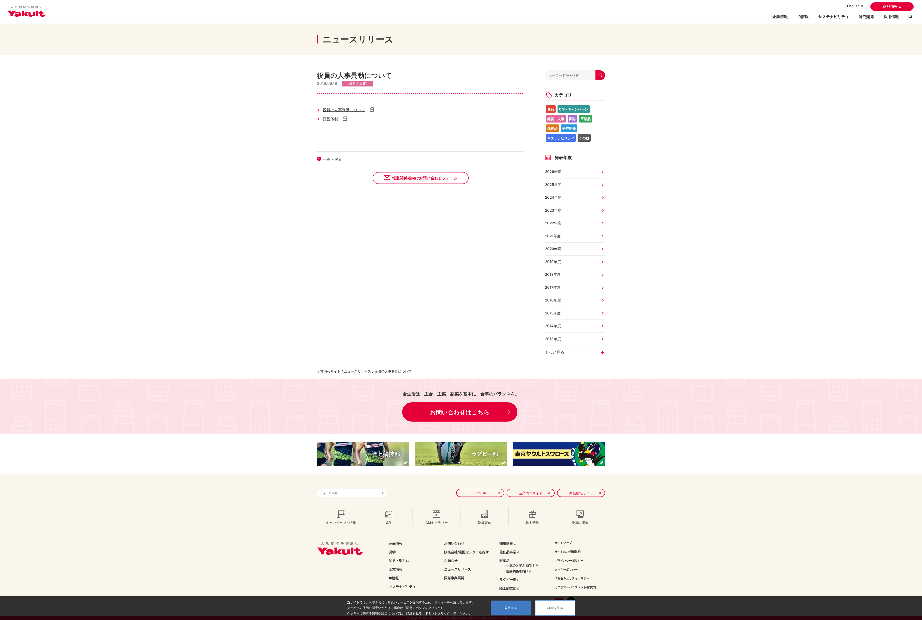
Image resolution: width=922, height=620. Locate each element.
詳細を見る (555, 608)
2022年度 (553, 223)
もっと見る (554, 352)
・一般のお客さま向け (518, 565)
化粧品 (552, 128)
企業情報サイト (328, 371)
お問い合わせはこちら (460, 412)
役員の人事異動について (344, 109)
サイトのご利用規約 (568, 551)
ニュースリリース (357, 371)
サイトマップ (563, 543)
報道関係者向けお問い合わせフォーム (424, 178)
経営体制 (330, 119)
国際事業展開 (454, 578)
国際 (572, 119)
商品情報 (890, 6)
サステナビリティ (833, 16)
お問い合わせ (454, 543)
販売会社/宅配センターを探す (466, 552)
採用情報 (891, 16)
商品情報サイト (581, 493)
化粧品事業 (507, 552)
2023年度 (553, 210)
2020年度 (553, 248)
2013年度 (553, 339)
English (853, 6)
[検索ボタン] (383, 493)
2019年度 (553, 261)
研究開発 (866, 16)
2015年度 (553, 313)
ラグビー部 (507, 579)
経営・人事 (555, 119)
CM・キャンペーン (573, 109)
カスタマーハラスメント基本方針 (576, 587)
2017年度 (553, 287)
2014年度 (553, 326)
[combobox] (348, 493)
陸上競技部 (507, 588)
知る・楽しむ (399, 561)
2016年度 (553, 300)
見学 (392, 552)
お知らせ (451, 561)
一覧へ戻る (332, 159)
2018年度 (553, 274)
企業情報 (395, 569)
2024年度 (553, 197)
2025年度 (553, 184)
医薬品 (586, 119)
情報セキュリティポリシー (572, 578)
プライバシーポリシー (569, 560)
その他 (584, 138)
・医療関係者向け (515, 571)
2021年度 (553, 236)
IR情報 (394, 578)
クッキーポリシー (566, 569)
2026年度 (553, 171)
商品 (550, 109)
